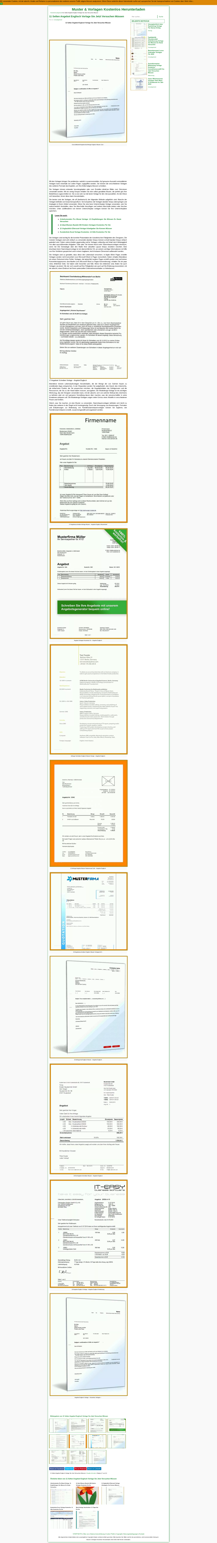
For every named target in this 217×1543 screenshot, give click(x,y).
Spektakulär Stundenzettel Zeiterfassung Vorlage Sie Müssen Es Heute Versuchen (155, 40)
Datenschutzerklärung (97, 1534)
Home (52, 12)
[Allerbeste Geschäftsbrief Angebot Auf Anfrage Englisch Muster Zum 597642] (58, 1432)
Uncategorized (58, 12)
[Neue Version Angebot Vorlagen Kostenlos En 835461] (116, 1432)
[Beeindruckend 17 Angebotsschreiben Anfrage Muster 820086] (97, 1432)
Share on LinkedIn (94, 1469)
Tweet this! (69, 1469)
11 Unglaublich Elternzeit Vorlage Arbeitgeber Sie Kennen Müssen (86, 228)
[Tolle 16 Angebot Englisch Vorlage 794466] (78, 1464)
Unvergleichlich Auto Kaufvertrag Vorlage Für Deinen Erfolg (155, 26)
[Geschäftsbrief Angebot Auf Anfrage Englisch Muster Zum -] (88, 142)
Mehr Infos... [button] (189, 1)
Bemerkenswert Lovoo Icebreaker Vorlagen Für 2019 (156, 52)
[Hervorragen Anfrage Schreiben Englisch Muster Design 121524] (58, 1448)
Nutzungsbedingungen (131, 1534)
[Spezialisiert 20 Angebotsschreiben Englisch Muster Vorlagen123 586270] (97, 1448)
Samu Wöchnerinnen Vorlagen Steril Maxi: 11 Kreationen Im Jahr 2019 (155, 81)
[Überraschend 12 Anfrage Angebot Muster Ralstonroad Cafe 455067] (78, 1448)
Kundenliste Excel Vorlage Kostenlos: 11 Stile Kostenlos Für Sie (85, 232)
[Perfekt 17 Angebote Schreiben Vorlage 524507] (78, 1432)
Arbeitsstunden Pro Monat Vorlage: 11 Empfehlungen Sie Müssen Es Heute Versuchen (60, 1485)
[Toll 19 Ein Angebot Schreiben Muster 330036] (58, 1464)
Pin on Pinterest (80, 1469)
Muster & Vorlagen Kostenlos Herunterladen (108, 9)
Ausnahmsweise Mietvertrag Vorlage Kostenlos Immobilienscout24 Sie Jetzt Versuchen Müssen (156, 68)
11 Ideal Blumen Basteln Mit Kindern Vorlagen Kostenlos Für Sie (85, 225)
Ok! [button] (1, 4)
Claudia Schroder (91, 1473)
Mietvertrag (151, 75)
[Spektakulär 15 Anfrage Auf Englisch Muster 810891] (116, 1448)
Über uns (86, 1534)
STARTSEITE (77, 1534)
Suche (161, 16)
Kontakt (141, 1534)
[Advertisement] (88, 32)
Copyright (119, 1534)
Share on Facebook (57, 1469)
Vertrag (150, 30)
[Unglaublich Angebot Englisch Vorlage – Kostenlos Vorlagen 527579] (97, 1464)
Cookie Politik (110, 1534)
